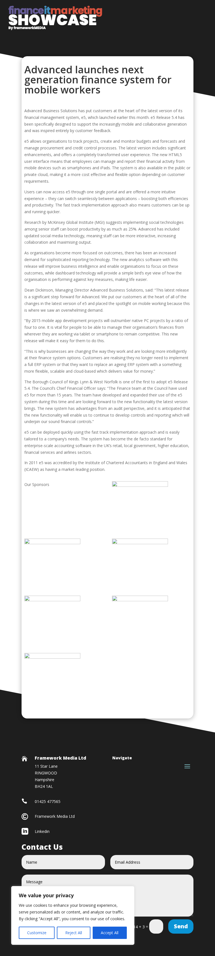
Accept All (109, 932)
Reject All (73, 932)
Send (181, 926)
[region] (72, 915)
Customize (36, 932)
